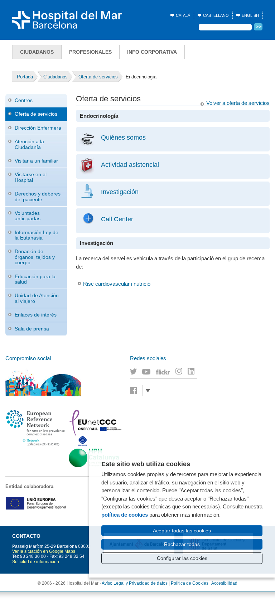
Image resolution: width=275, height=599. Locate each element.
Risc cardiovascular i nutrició (116, 284)
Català (183, 15)
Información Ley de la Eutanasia (36, 235)
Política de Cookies (189, 583)
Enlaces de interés (36, 315)
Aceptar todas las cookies (182, 530)
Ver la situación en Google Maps (43, 551)
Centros (24, 100)
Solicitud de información (35, 561)
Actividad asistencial (130, 164)
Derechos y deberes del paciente (38, 196)
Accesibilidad (224, 583)
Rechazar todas (182, 544)
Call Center (117, 219)
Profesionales (90, 52)
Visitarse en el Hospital (31, 177)
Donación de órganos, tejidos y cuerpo (35, 256)
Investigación (120, 191)
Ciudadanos (37, 52)
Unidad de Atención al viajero (37, 298)
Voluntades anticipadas (27, 215)
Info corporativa (152, 52)
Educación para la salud (35, 279)
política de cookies (124, 515)
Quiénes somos (123, 137)
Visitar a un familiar (36, 161)
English (250, 15)
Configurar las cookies (182, 558)
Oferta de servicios (36, 114)
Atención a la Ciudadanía (29, 144)
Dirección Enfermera (38, 128)
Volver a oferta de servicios (238, 103)
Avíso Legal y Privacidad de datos (135, 583)
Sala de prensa (32, 329)
